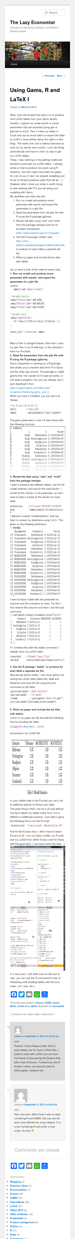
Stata (13, 1234)
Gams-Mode (17, 1202)
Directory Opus (19, 1185)
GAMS (48, 1002)
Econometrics (18, 1189)
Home (14, 64)
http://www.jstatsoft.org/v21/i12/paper (37, 233)
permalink (58, 1006)
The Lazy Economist (32, 22)
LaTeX (20, 1006)
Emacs (39, 1002)
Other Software (19, 1214)
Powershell (16, 1218)
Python (14, 1226)
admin (33, 1006)
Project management (22, 1222)
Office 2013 (16, 1210)
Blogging (15, 1181)
